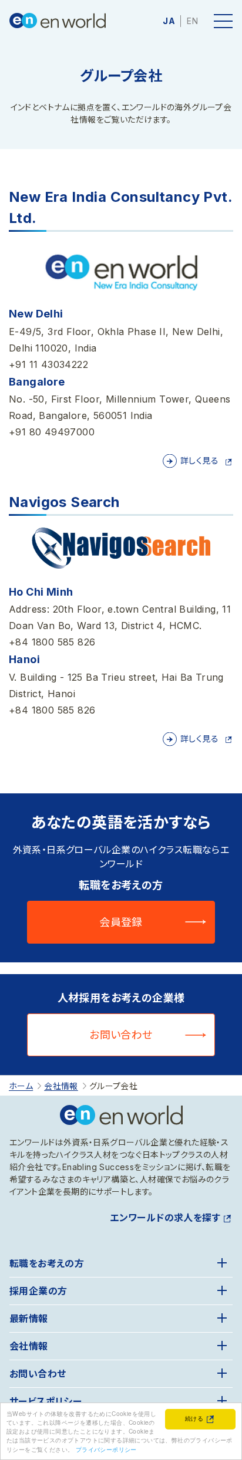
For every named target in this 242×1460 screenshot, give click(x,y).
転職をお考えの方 (46, 1263)
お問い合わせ (121, 1035)
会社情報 (28, 1346)
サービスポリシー (45, 1401)
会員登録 (121, 922)
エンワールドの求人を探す (165, 1218)
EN (192, 21)
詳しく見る (199, 460)
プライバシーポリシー (106, 1449)
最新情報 (28, 1318)
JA (169, 21)
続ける (194, 1418)
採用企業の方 (38, 1291)
